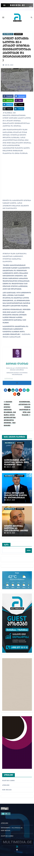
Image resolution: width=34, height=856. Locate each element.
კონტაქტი (5, 785)
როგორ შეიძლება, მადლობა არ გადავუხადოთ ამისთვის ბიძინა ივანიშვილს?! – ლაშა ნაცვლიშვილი (16, 530)
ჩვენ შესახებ (7, 790)
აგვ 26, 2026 (10, 533)
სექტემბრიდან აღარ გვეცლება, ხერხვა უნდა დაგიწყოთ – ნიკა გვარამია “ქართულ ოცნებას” (16, 464)
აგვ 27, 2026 (10, 467)
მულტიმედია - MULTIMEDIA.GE (11, 828)
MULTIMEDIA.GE (8, 34)
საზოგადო (18, 34)
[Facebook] (17, 383)
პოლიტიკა (20, 443)
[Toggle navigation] (3, 17)
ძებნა (6, 545)
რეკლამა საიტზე (8, 780)
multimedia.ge (8, 378)
